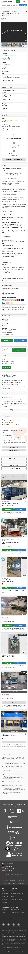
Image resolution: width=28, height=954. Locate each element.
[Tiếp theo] (26, 34)
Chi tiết (15, 702)
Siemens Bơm (21, 880)
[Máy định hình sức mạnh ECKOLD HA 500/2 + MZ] (14, 644)
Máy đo (14, 883)
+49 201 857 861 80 (9, 868)
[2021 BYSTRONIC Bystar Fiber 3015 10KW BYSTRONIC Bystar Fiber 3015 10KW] (14, 528)
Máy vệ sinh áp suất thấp (9, 880)
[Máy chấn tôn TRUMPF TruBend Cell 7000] (14, 490)
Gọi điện (21, 509)
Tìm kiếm (23, 5)
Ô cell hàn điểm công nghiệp (9, 55)
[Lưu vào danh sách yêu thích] (25, 502)
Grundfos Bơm (7, 883)
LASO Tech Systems (7, 60)
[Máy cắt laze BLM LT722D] (14, 606)
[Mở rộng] (14, 515)
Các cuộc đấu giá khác (14, 468)
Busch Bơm (17, 877)
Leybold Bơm (21, 883)
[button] (26, 1)
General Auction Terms (9, 792)
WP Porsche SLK (6, 64)
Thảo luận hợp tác (14, 450)
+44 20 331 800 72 (8, 864)
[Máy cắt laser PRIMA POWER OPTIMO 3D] (14, 721)
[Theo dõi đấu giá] (24, 12)
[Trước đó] (2, 34)
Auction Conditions (8, 758)
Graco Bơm (10, 877)
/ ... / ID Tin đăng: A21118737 (9, 8)
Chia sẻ (14, 462)
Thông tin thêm (14, 447)
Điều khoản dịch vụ (15, 951)
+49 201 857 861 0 (8, 866)
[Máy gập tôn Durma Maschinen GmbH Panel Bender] (14, 567)
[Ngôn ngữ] (24, 1)
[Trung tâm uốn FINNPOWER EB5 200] (14, 681)
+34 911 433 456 (8, 870)
